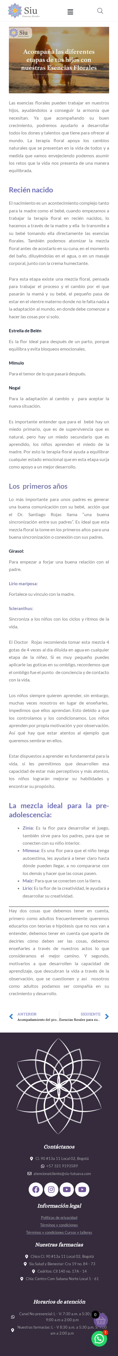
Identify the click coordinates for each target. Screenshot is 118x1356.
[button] (70, 12)
